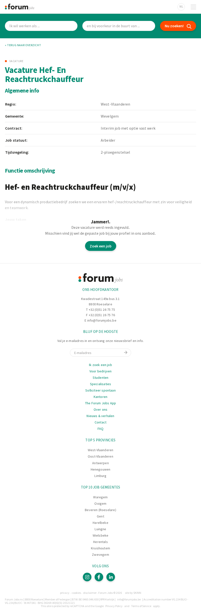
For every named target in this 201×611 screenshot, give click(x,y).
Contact (100, 422)
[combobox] (118, 26)
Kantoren (100, 396)
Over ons (100, 409)
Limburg (100, 476)
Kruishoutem (100, 548)
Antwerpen (100, 463)
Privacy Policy (114, 606)
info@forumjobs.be (101, 320)
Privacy (64, 593)
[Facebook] (99, 577)
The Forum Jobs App (100, 403)
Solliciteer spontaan (100, 390)
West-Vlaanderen (100, 450)
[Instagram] (87, 577)
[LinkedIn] (110, 577)
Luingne (100, 529)
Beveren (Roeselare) (100, 510)
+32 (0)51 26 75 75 (102, 309)
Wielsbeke (101, 535)
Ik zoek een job (100, 365)
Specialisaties (100, 384)
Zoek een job (101, 246)
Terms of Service (141, 606)
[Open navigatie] (193, 7)
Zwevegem (100, 554)
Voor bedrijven (100, 371)
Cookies (76, 593)
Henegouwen (101, 469)
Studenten (101, 377)
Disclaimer (90, 593)
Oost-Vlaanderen (100, 456)
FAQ (101, 428)
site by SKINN (133, 593)
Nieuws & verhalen (100, 416)
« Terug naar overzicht (23, 45)
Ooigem (100, 503)
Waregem (100, 497)
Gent (100, 516)
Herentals (100, 542)
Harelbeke (100, 522)
